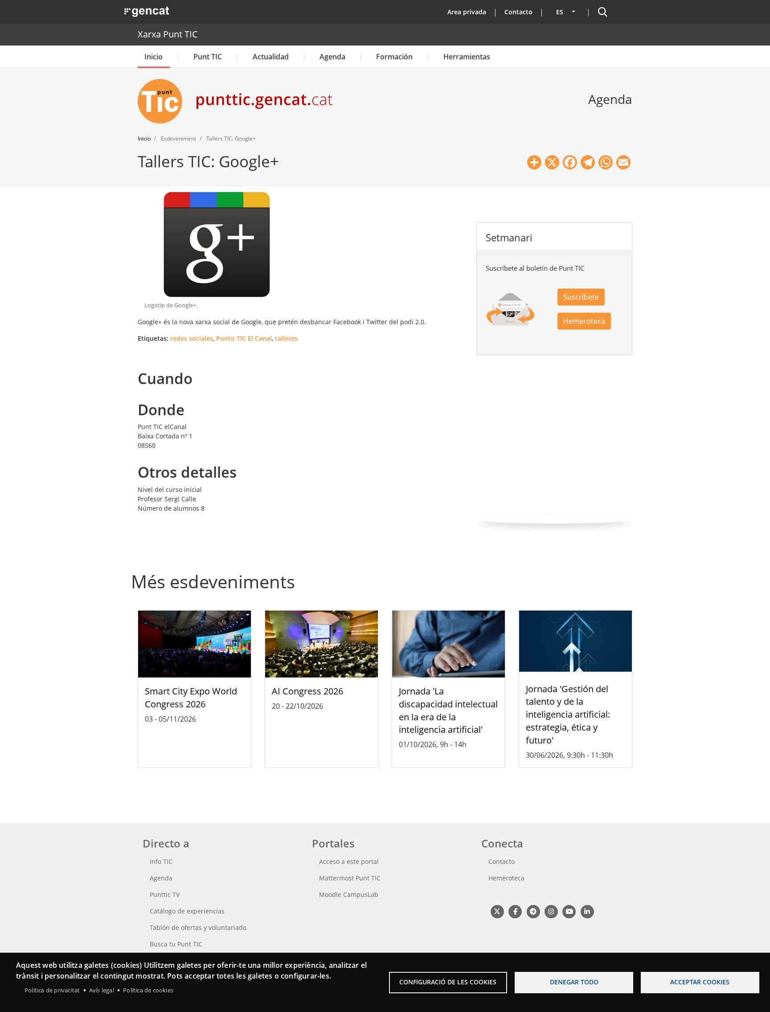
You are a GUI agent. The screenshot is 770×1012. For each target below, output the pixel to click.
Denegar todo (574, 982)
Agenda (332, 57)
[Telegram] (533, 911)
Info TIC (161, 861)
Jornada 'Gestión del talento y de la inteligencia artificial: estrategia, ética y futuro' (568, 714)
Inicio (153, 57)
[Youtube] (569, 911)
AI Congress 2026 (307, 691)
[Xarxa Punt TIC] (163, 101)
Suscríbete (581, 297)
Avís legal (101, 990)
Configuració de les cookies (447, 982)
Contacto (518, 12)
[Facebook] (515, 911)
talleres (286, 338)
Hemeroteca (584, 321)
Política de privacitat (52, 990)
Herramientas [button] (466, 57)
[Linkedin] (587, 911)
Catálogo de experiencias (187, 911)
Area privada (466, 12)
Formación (394, 57)
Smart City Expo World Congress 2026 (191, 697)
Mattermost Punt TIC (350, 878)
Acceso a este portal (349, 861)
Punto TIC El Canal (244, 338)
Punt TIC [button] (207, 57)
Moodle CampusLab (348, 894)
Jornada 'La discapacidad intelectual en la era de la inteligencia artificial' (448, 710)
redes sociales (191, 338)
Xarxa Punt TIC (168, 34)
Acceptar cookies (699, 982)
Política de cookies (148, 990)
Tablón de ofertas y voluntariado (198, 927)
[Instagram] (551, 911)
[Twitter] (497, 911)
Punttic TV (165, 894)
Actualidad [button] (271, 57)
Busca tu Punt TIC (176, 944)
